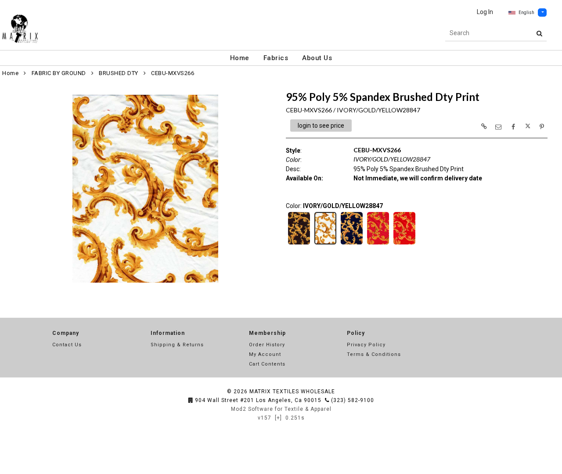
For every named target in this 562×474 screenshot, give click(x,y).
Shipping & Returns (177, 345)
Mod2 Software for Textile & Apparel (281, 409)
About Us (317, 58)
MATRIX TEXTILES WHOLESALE (292, 391)
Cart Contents (267, 364)
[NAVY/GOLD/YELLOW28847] (352, 243)
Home (239, 58)
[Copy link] (484, 126)
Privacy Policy (366, 345)
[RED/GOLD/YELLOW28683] (378, 243)
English (526, 12)
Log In (485, 11)
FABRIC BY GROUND (59, 73)
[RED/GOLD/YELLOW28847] (404, 243)
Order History (267, 345)
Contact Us (67, 345)
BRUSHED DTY (118, 73)
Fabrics (275, 58)
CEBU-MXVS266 (172, 73)
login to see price (321, 125)
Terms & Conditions (374, 354)
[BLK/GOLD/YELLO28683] (299, 243)
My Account (265, 354)
